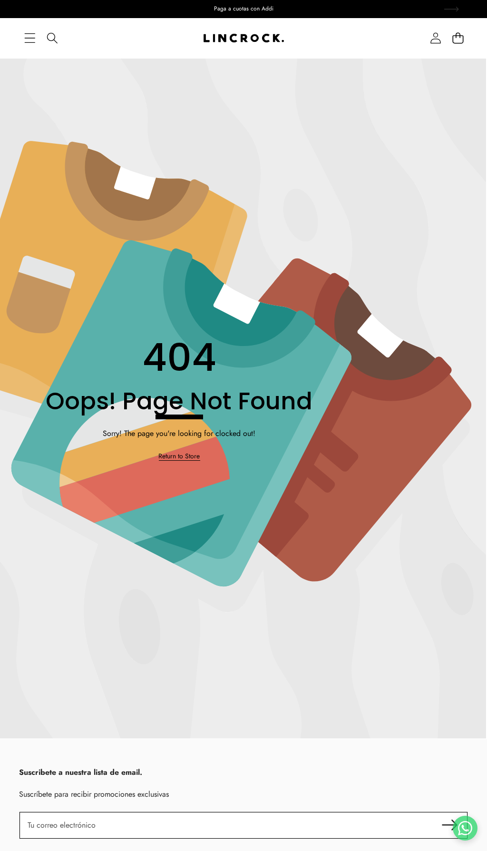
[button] (457, 38)
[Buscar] (52, 38)
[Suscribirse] (450, 825)
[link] (179, 456)
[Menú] (29, 38)
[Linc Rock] (243, 38)
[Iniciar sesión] (435, 38)
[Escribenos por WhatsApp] (465, 828)
